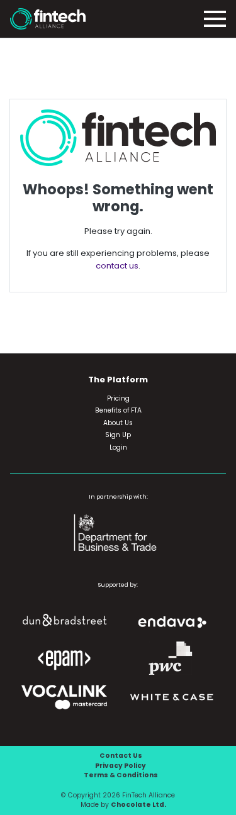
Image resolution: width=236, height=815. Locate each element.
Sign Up (118, 435)
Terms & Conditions (121, 775)
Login (118, 447)
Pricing (118, 398)
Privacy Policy (120, 765)
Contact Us (120, 755)
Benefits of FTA (118, 410)
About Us (118, 423)
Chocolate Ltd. (138, 804)
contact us (117, 266)
